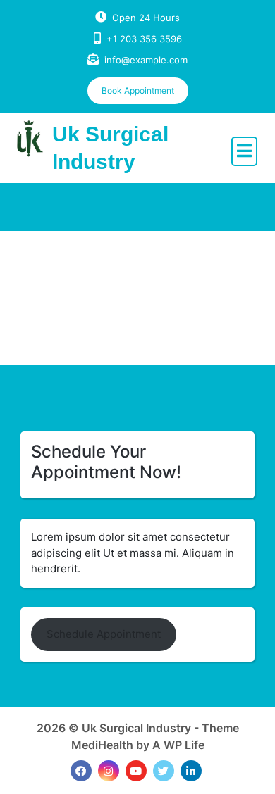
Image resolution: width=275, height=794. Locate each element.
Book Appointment (138, 90)
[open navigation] (244, 151)
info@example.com (146, 59)
